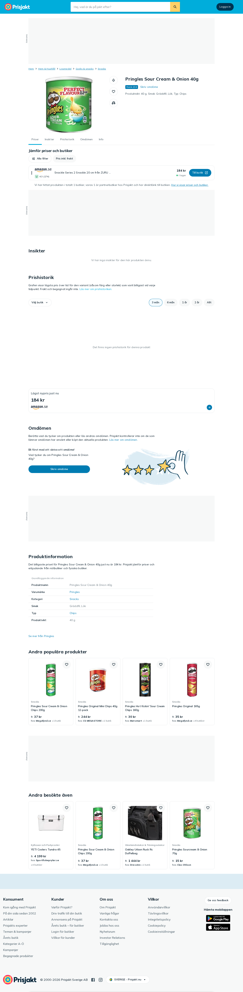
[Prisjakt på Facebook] (93, 979)
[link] (50, 691)
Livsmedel (65, 68)
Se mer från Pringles (41, 636)
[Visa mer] (32, 172)
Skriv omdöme (149, 87)
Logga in (225, 6)
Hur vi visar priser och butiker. (189, 185)
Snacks (102, 68)
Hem (31, 68)
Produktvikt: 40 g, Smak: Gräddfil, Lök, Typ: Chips (155, 93)
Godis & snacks (85, 68)
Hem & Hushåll (46, 68)
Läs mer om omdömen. (123, 439)
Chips (73, 613)
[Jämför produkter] (113, 103)
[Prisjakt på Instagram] (100, 979)
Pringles (75, 592)
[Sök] (175, 7)
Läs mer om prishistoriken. (96, 289)
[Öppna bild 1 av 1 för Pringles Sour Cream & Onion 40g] (68, 104)
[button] (113, 80)
